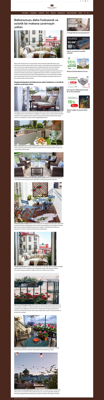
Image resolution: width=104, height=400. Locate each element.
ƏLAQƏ (80, 13)
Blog (21, 16)
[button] (84, 13)
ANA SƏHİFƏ (25, 13)
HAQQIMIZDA (33, 13)
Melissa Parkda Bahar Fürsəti (77, 71)
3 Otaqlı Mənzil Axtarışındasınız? (78, 33)
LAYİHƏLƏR (41, 13)
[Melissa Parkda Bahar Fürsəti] (78, 63)
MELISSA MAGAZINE (71, 13)
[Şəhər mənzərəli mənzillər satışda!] (78, 43)
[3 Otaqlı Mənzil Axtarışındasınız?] (78, 24)
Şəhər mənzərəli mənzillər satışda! (76, 52)
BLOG (47, 13)
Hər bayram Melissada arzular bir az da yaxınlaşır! (77, 91)
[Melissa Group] (52, 7)
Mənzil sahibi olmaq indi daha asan (77, 111)
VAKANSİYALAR (61, 13)
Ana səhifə (16, 16)
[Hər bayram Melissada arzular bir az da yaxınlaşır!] (78, 81)
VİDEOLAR (53, 13)
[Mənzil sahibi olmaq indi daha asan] (78, 101)
